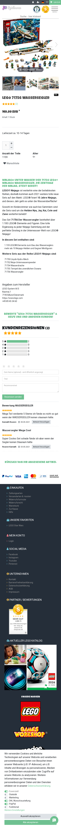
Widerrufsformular (17, 499)
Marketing (14, 797)
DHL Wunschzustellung (19, 800)
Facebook (13, 554)
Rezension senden (13, 397)
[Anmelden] (33, 2)
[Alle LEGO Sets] (30, 711)
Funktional (14, 807)
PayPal (12, 804)
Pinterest (13, 564)
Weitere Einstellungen (14, 810)
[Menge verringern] (11, 148)
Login (11, 541)
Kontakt (12, 579)
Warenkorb (14, 506)
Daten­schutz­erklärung (39, 785)
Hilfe (11, 512)
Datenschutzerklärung (19, 585)
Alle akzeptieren (30, 822)
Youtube (13, 561)
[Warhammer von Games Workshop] (30, 732)
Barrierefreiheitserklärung (21, 582)
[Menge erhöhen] (11, 143)
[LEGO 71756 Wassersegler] (9, 83)
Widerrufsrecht (16, 502)
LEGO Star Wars (16, 525)
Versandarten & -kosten (20, 496)
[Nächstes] (56, 44)
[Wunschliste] (47, 2)
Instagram (13, 557)
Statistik (13, 794)
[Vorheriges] (4, 44)
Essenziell (14, 791)
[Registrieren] (38, 2)
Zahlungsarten (16, 493)
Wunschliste (12, 163)
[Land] (43, 2)
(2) (16, 104)
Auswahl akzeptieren (30, 816)
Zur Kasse (13, 509)
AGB (11, 589)
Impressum (14, 592)
